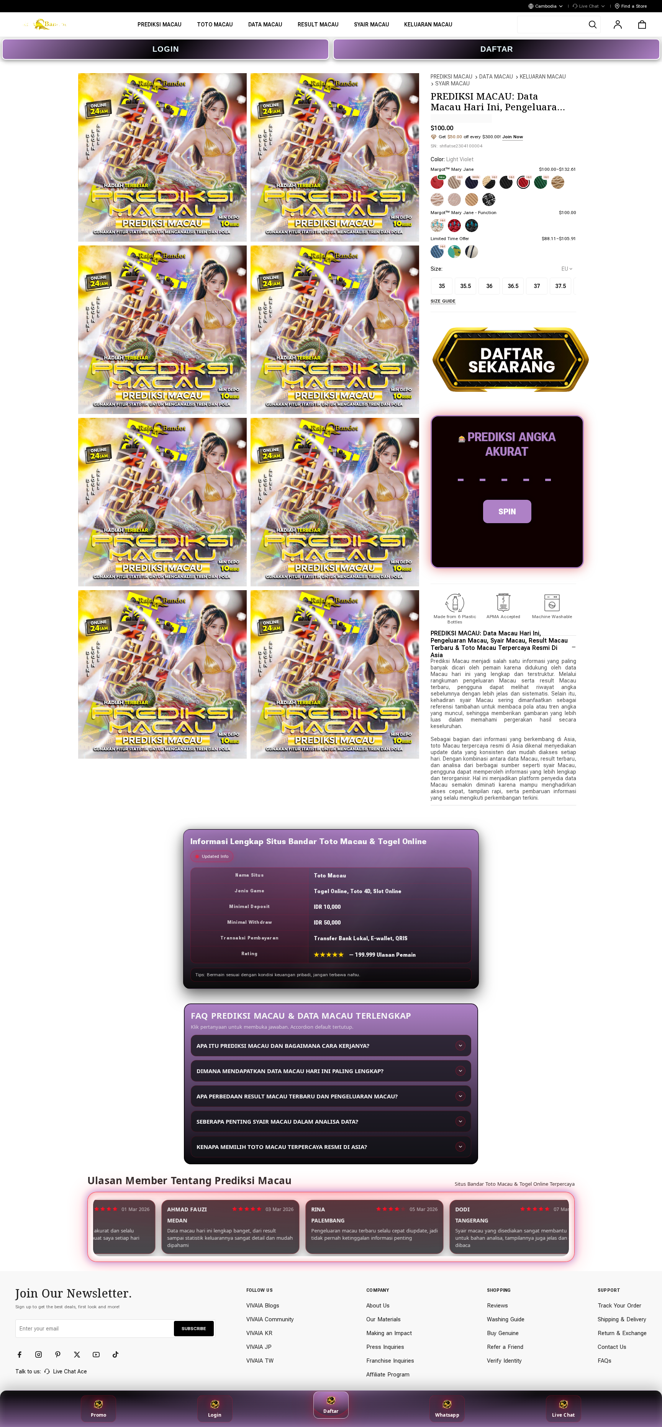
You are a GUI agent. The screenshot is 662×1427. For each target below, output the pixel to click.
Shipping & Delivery (622, 1319)
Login (214, 1415)
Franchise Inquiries (390, 1360)
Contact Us (612, 1347)
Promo (98, 1415)
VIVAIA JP (259, 1347)
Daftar (330, 1411)
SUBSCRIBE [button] (194, 1328)
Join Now (512, 136)
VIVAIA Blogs (262, 1305)
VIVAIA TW (260, 1360)
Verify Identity (504, 1360)
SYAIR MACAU (452, 83)
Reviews (497, 1305)
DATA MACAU (496, 77)
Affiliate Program (388, 1374)
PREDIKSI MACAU (451, 77)
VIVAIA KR (259, 1333)
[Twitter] (80, 1354)
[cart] (642, 24)
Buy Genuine (503, 1333)
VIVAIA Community (270, 1319)
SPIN (507, 511)
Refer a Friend (505, 1347)
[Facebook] (23, 1354)
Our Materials (383, 1319)
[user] (617, 24)
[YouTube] (99, 1354)
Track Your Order (619, 1305)
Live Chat (563, 1415)
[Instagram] (42, 1354)
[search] (559, 24)
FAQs (604, 1360)
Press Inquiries (385, 1347)
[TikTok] (118, 1354)
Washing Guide (505, 1319)
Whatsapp (447, 1415)
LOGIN (165, 49)
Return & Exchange (622, 1333)
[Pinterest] (61, 1354)
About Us (378, 1305)
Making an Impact (389, 1333)
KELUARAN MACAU (543, 77)
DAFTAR (496, 49)
